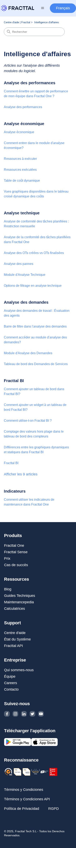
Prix (7, 558)
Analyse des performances (29, 83)
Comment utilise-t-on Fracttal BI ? (28, 420)
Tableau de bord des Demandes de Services (36, 364)
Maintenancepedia (19, 602)
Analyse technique (22, 213)
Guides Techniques (19, 596)
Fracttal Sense (16, 552)
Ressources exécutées (20, 169)
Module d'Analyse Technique (24, 274)
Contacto (11, 689)
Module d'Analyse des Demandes (28, 353)
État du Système (17, 639)
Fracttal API (13, 646)
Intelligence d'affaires (46, 22)
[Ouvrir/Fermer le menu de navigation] (42, 8)
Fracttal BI (14, 380)
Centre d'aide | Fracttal (17, 22)
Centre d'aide (15, 633)
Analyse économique (24, 123)
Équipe (9, 676)
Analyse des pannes (18, 263)
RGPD (53, 809)
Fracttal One (14, 546)
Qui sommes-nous (19, 670)
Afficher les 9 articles (20, 474)
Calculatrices (14, 609)
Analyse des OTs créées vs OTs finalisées (34, 253)
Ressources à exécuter (20, 158)
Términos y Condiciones (23, 790)
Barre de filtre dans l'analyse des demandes (35, 326)
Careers (10, 683)
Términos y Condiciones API (27, 799)
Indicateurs (15, 491)
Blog (7, 589)
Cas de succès (16, 565)
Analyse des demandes (26, 302)
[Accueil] (17, 8)
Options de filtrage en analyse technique (33, 285)
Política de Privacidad (21, 809)
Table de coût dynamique (22, 180)
